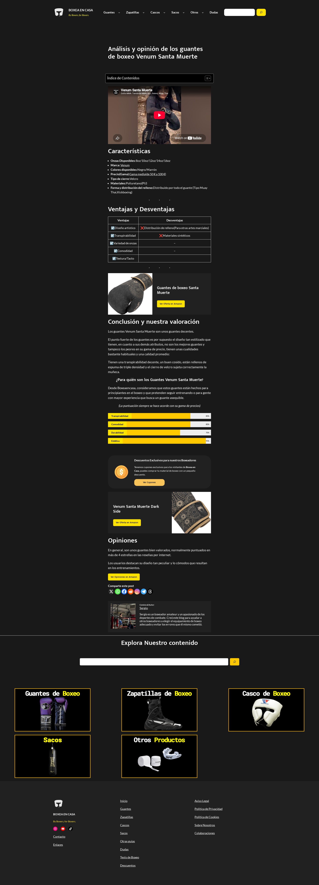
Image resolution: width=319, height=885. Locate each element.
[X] (111, 591)
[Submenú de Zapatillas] (144, 12)
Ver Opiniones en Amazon (124, 577)
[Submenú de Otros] (203, 12)
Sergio (144, 608)
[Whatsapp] (118, 591)
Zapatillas (126, 817)
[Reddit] (131, 591)
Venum (125, 165)
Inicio (123, 801)
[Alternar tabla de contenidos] (206, 78)
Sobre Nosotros (205, 825)
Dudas (124, 849)
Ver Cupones (149, 482)
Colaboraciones (205, 833)
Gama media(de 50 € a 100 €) (147, 174)
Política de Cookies (207, 817)
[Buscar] (261, 12)
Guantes (125, 809)
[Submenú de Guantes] (119, 12)
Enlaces (58, 845)
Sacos (124, 833)
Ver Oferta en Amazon (171, 304)
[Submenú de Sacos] (184, 12)
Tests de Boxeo (129, 857)
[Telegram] (144, 591)
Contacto (59, 836)
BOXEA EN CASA (81, 10)
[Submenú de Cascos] (164, 12)
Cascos (124, 825)
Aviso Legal (202, 801)
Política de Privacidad (208, 809)
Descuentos (128, 865)
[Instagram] (137, 591)
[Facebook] (124, 591)
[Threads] (150, 591)
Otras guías (127, 841)
